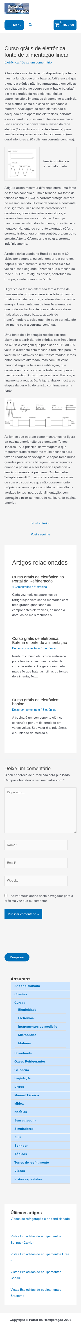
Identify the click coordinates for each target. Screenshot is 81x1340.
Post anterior (41, 523)
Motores (24, 1043)
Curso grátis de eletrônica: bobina (35, 701)
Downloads (23, 1053)
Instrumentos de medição (37, 1026)
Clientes (20, 994)
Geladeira (21, 1070)
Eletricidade (27, 1009)
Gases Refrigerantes (30, 1061)
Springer (20, 1145)
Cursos (19, 1002)
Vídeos (19, 1171)
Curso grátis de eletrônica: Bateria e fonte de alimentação (39, 640)
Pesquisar (17, 957)
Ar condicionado (27, 986)
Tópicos (20, 1154)
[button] (31, 25)
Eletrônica (26, 1018)
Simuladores (24, 1128)
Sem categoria (25, 1120)
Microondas (27, 1035)
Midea (19, 1103)
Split (17, 1137)
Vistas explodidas (28, 1179)
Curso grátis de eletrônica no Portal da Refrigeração (38, 579)
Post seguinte (40, 534)
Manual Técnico (26, 1095)
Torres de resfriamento (31, 1162)
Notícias (20, 1112)
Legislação (22, 1078)
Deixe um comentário (36, 62)
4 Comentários (21, 587)
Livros (19, 1086)
